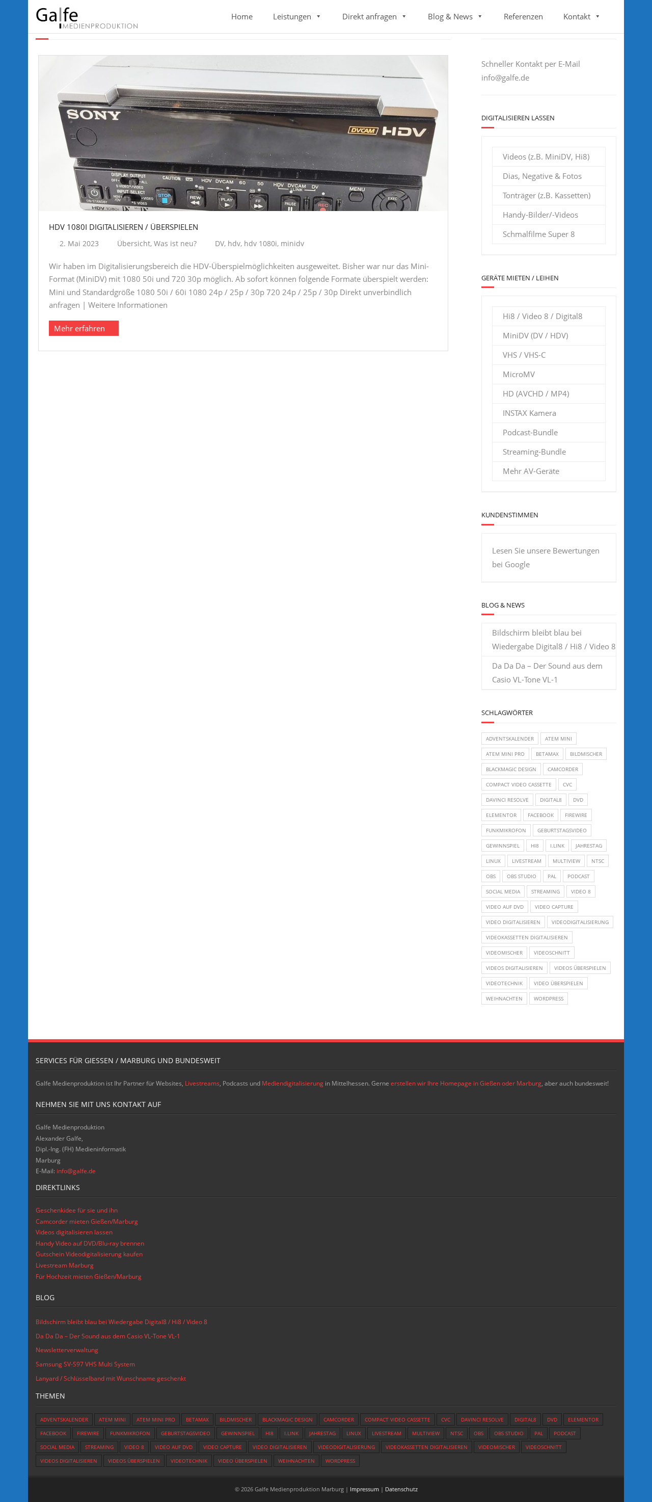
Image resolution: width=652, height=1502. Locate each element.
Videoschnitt (552, 952)
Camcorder (563, 769)
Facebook (541, 815)
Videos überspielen (580, 967)
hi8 (535, 845)
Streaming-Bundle (534, 451)
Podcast (578, 876)
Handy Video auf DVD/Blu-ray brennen (90, 1243)
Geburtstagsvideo (562, 830)
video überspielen (558, 983)
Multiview (566, 860)
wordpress (548, 998)
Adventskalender (510, 738)
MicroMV (519, 374)
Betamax (547, 753)
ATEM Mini (558, 738)
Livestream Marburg (65, 1265)
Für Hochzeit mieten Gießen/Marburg (89, 1276)
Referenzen (523, 16)
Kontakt (576, 16)
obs (491, 876)
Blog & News (450, 16)
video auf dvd (505, 906)
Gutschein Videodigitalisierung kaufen (89, 1254)
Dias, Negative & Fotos (542, 176)
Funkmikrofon (506, 830)
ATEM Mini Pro (505, 753)
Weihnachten (504, 998)
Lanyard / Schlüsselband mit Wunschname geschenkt (111, 1378)
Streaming (545, 891)
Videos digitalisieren (514, 967)
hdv (234, 243)
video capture (554, 906)
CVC (567, 784)
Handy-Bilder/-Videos (540, 214)
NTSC (597, 860)
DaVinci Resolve (507, 799)
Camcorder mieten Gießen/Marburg (87, 1221)
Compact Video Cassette (519, 784)
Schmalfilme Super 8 (539, 234)
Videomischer (504, 952)
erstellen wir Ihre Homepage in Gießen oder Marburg (466, 1083)
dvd (578, 799)
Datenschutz (401, 1489)
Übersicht (133, 243)
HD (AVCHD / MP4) (536, 393)
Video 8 (581, 891)
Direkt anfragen (369, 16)
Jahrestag (589, 845)
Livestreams (202, 1083)
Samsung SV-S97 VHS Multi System (85, 1364)
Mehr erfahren (79, 328)
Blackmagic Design (511, 769)
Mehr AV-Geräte (531, 471)
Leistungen (292, 16)
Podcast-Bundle (530, 432)
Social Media (503, 891)
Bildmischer (586, 753)
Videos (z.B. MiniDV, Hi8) (546, 156)
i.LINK (557, 845)
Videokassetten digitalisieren (527, 937)
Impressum (364, 1489)
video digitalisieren (513, 922)
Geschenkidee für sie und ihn (77, 1210)
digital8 (551, 799)
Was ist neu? (175, 243)
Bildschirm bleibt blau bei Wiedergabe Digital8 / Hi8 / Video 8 (554, 639)
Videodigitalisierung (580, 922)
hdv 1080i (260, 243)
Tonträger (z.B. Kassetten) (546, 195)
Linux (493, 860)
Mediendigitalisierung (292, 1083)
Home (242, 16)
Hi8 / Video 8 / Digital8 (543, 316)
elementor (501, 815)
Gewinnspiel (503, 845)
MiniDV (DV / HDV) (535, 335)
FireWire (576, 815)
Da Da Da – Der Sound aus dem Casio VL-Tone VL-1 (547, 672)
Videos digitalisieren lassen (74, 1232)
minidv (292, 243)
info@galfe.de (505, 77)
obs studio (521, 876)
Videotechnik (504, 983)
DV (219, 243)
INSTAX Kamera (529, 413)
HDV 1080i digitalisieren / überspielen (123, 227)
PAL (552, 876)
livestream (526, 860)
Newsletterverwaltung (67, 1350)
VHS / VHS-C (524, 355)
